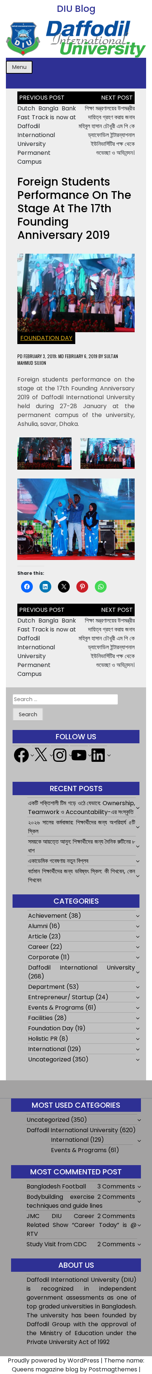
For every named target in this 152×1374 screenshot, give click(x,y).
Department (46, 987)
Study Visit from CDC (57, 1244)
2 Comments (116, 1197)
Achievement (47, 915)
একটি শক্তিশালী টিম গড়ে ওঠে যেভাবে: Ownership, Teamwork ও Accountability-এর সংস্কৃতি (81, 807)
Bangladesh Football (56, 1186)
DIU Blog (76, 8)
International (47, 1049)
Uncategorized (49, 1059)
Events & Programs (56, 1007)
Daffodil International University (81, 967)
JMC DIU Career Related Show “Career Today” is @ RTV (82, 1225)
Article (37, 936)
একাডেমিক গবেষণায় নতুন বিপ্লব (58, 861)
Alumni (38, 926)
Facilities (40, 1018)
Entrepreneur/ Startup (61, 997)
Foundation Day (46, 338)
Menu (19, 67)
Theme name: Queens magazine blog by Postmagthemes (78, 1365)
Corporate (43, 957)
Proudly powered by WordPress (53, 1360)
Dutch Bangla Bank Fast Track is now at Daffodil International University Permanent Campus (46, 135)
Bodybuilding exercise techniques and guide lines (65, 1201)
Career (38, 947)
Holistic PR (43, 1038)
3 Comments (116, 1186)
